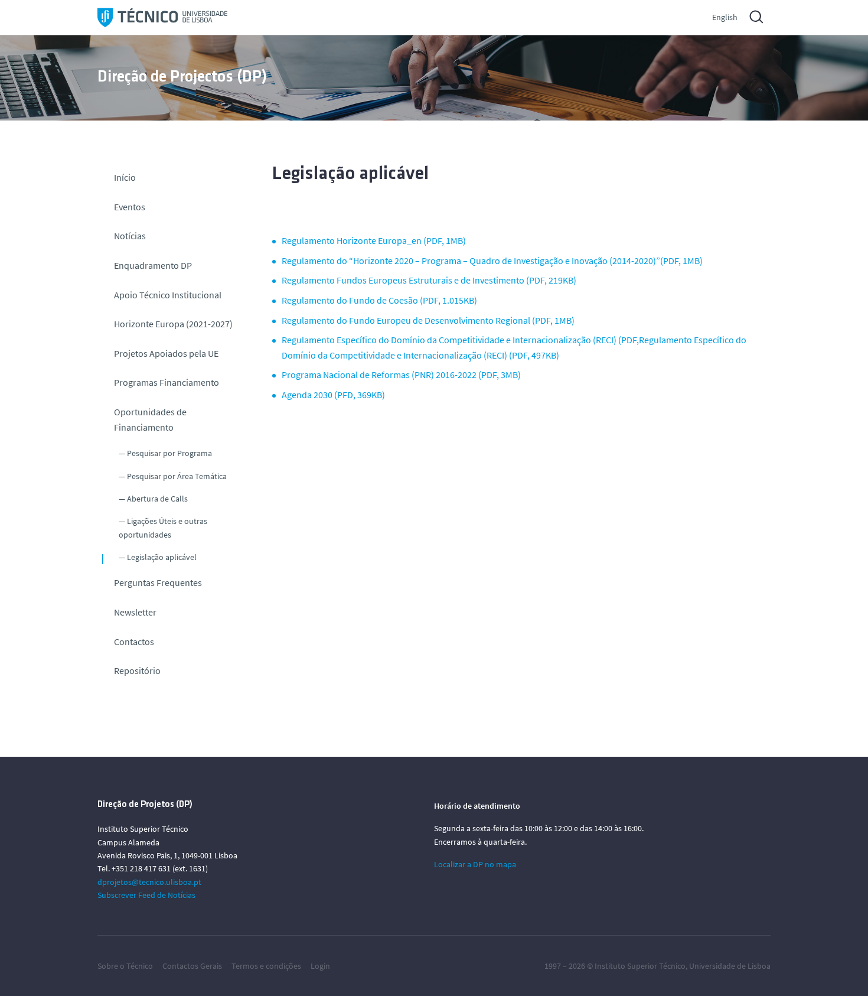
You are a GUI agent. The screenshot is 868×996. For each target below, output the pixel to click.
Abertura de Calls (157, 498)
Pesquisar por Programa (169, 453)
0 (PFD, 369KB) (356, 395)
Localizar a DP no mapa (475, 864)
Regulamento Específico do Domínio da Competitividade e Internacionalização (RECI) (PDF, (460, 340)
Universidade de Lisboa (730, 966)
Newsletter (135, 612)
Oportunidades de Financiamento (150, 419)
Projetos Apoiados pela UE (166, 353)
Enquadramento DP (153, 265)
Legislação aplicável (162, 557)
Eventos (129, 207)
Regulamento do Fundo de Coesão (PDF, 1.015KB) (379, 300)
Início (125, 177)
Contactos (134, 641)
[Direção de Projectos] (162, 17)
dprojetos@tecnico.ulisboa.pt (149, 882)
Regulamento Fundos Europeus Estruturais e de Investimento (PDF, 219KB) (429, 280)
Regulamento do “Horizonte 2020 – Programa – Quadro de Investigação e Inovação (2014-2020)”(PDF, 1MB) (492, 260)
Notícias (130, 236)
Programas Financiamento (166, 382)
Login (320, 966)
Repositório (137, 670)
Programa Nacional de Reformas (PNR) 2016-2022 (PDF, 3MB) (401, 374)
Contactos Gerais (192, 966)
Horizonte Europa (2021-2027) (173, 324)
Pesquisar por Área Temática (177, 476)
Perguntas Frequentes (158, 582)
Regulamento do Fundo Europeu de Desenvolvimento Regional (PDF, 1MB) (428, 320)
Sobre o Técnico (125, 966)
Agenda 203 (305, 395)
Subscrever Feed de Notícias (146, 895)
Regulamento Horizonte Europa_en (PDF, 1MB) (374, 240)
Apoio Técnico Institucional (167, 295)
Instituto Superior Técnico (640, 966)
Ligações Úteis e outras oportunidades (163, 527)
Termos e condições (266, 966)
